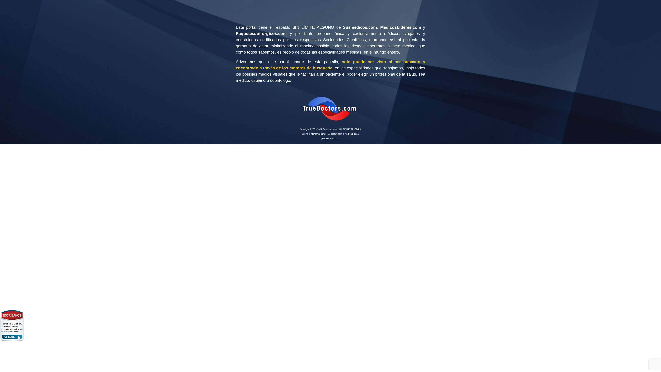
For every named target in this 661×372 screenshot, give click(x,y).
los (238, 74)
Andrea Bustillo (352, 133)
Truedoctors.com (334, 133)
